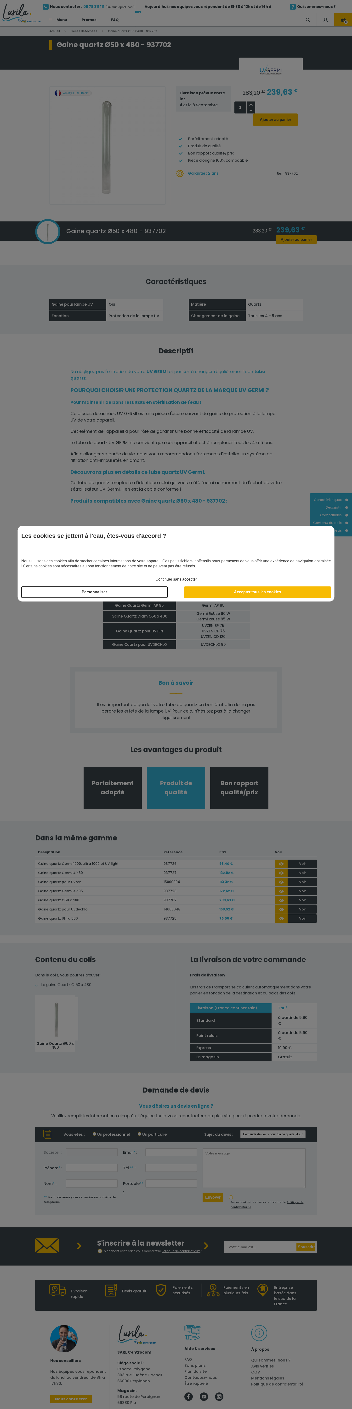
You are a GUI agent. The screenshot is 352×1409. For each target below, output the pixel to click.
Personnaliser (94, 592)
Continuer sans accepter (176, 579)
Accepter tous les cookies (257, 592)
